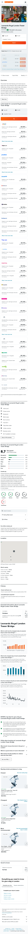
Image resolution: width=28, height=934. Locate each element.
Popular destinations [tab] (19, 885)
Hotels (13, 928)
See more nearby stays (22, 772)
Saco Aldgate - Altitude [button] (6, 846)
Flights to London (7, 893)
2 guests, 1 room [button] (7, 39)
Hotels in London (7, 897)
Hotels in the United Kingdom (9, 929)
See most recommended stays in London (21, 829)
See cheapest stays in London (22, 800)
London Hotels (6, 930)
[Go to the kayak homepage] (9, 2)
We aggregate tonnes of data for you (11, 919)
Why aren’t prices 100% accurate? (10, 921)
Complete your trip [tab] (7, 885)
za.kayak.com (7, 928)
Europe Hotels (18, 928)
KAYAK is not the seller (7, 916)
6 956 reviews (18, 30)
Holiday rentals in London (9, 899)
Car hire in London (7, 895)
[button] (2, 2)
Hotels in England (19, 929)
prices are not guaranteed (6, 912)
